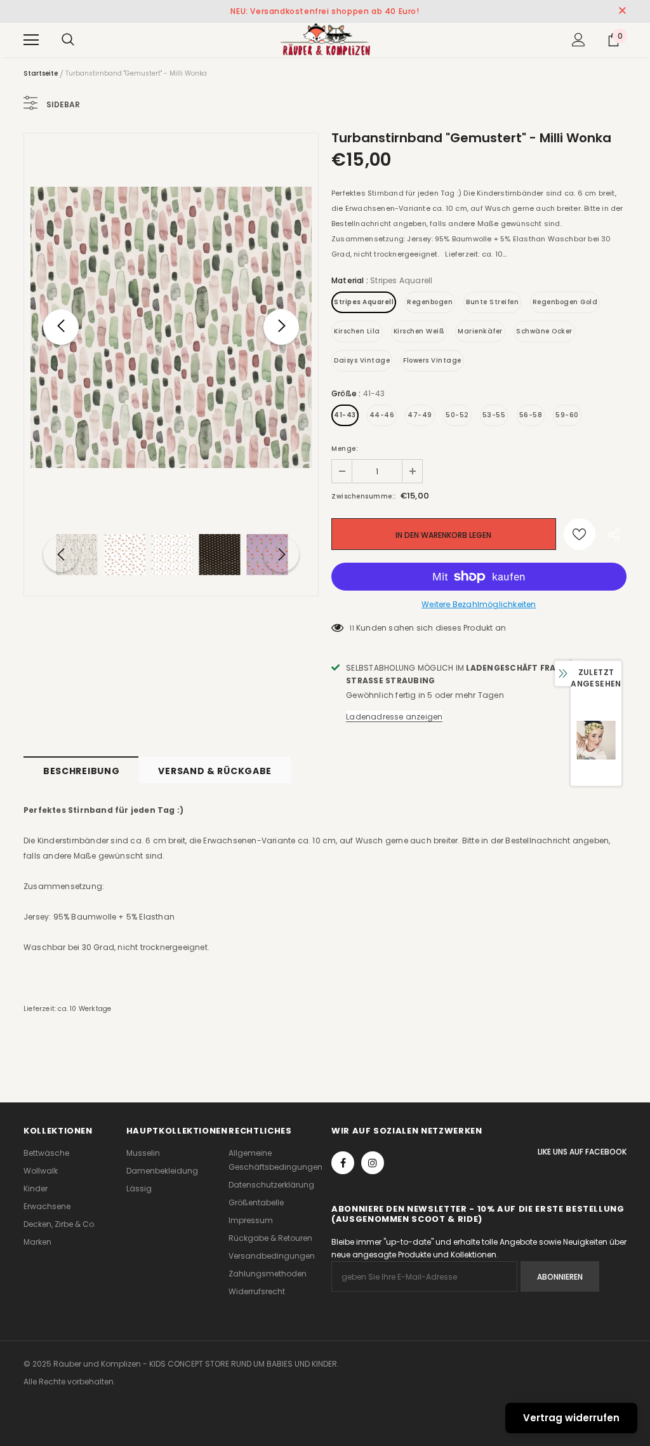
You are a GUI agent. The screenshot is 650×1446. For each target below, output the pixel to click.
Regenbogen (430, 302)
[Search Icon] (68, 40)
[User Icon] (578, 39)
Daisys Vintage (362, 360)
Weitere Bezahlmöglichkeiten (478, 604)
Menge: (344, 448)
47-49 (420, 415)
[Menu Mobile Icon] (31, 40)
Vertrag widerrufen (571, 1417)
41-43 (345, 415)
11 (352, 628)
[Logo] (325, 39)
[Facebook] (342, 1162)
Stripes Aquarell (364, 302)
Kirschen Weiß (419, 331)
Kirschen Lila (357, 331)
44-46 (382, 415)
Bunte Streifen (492, 302)
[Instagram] (372, 1162)
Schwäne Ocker (544, 331)
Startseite (40, 73)
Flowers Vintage (432, 360)
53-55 (494, 415)
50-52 (457, 415)
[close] (622, 11)
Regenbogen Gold (565, 302)
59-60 (567, 415)
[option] (171, 327)
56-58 (531, 415)
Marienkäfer (480, 331)
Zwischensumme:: (364, 496)
